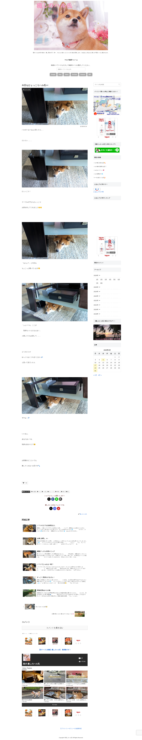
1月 (97, 279)
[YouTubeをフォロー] (58, 508)
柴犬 (64, 491)
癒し (68, 491)
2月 (101, 279)
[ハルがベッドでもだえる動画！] (77, 677)
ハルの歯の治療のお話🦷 (100, 166)
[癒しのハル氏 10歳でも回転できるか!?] (54, 677)
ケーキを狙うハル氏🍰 (99, 177)
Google (53, 74)
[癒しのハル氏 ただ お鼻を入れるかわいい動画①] (77, 693)
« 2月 (95, 375)
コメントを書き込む (54, 628)
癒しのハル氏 (27, 491)
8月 (101, 283)
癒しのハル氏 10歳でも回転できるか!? (56, 683)
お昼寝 (34, 491)
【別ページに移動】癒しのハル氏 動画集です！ (54, 650)
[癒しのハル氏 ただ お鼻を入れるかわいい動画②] (54, 693)
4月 (110, 279)
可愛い (58, 491)
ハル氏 (44, 491)
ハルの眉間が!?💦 (98, 174)
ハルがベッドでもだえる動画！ (76, 683)
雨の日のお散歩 (27, 700)
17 (95, 365)
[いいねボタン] (23, 483)
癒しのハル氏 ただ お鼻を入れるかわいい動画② (60, 700)
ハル (40, 491)
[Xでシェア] (49, 499)
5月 (114, 279)
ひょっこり (51, 491)
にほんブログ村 (98, 192)
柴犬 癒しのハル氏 (31, 664)
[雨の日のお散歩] (32, 693)
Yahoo (66, 74)
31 (95, 371)
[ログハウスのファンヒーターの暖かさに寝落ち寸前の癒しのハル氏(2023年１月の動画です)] (32, 677)
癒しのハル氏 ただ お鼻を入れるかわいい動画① (82, 700)
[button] (60, 499)
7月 (97, 283)
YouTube (74, 74)
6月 (119, 279)
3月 (106, 279)
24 (95, 368)
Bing (60, 74)
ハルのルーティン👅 (99, 170)
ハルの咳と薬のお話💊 (99, 162)
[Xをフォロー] (51, 508)
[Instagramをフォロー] (54, 508)
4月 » (100, 375)
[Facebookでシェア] (52, 499)
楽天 (90, 74)
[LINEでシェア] (56, 499)
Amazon (82, 74)
